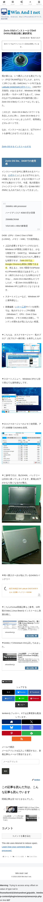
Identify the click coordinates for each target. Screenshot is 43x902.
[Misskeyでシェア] (35, 699)
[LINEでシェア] (35, 706)
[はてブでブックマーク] (26, 706)
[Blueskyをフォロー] (11, 727)
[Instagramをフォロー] (31, 727)
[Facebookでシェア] (7, 706)
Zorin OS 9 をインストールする (16, 146)
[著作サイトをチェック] (11, 721)
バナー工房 (21, 307)
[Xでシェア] (7, 699)
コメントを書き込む (21, 836)
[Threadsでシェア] (16, 706)
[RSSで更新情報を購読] (21, 739)
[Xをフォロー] (31, 721)
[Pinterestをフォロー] (11, 733)
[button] (31, 712)
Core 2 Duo (8, 681)
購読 (5, 771)
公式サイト (13, 175)
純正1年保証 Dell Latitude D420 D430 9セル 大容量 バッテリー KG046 (23, 590)
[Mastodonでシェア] (16, 699)
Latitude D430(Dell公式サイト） (16, 87)
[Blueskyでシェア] (26, 699)
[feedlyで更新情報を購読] (31, 733)
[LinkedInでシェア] (21, 712)
